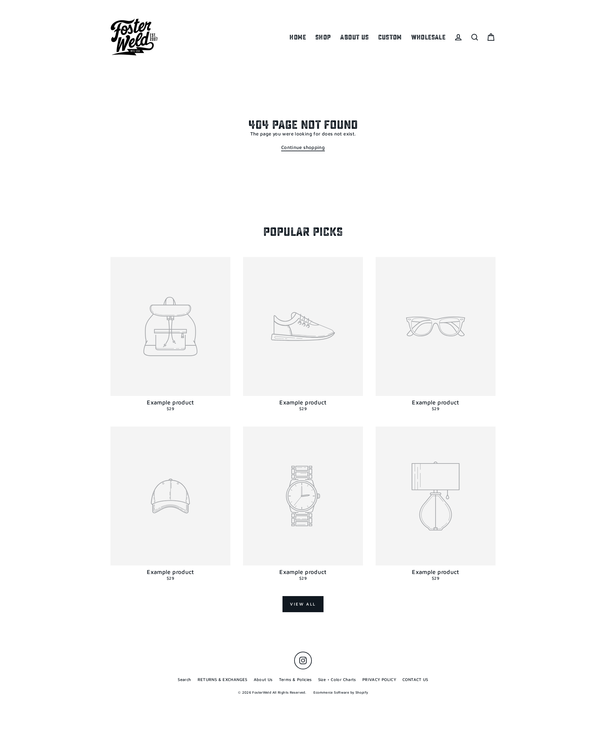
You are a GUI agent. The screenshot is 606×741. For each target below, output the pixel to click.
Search (184, 679)
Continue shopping (303, 147)
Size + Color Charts (337, 679)
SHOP (323, 37)
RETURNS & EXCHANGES (222, 679)
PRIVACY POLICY (379, 679)
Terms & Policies (295, 679)
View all (303, 604)
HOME (297, 37)
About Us (263, 679)
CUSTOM (389, 37)
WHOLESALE (428, 37)
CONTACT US (415, 679)
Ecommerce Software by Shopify (340, 692)
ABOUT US (354, 37)
